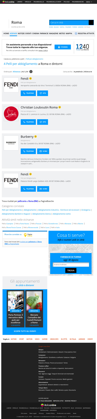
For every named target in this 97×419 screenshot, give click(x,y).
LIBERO (19, 2)
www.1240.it (43, 50)
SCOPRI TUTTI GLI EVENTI (25, 331)
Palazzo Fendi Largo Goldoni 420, (35, 181)
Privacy (41, 413)
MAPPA (69, 33)
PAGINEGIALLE (39, 2)
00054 (57, 85)
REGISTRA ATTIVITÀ (85, 33)
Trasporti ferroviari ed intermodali (63, 374)
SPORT (21, 339)
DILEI (72, 408)
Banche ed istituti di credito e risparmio (51, 368)
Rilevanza (16, 71)
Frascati (38, 223)
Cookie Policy (50, 413)
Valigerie (73, 357)
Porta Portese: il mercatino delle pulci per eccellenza (15, 319)
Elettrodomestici (52, 352)
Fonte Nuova (24, 223)
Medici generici (67, 379)
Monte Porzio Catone (13, 227)
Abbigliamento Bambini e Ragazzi (16, 214)
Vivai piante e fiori (70, 352)
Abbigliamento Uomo (62, 214)
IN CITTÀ (64, 339)
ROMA (51, 27)
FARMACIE (44, 33)
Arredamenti (43, 352)
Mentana (68, 223)
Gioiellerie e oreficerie (56, 357)
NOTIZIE (21, 33)
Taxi (40, 374)
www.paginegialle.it (30, 235)
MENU (88, 2)
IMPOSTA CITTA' (58, 401)
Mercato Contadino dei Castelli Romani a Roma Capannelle (34, 319)
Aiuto (74, 413)
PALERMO (68, 27)
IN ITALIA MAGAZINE (45, 401)
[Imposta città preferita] (5, 23)
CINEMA (35, 33)
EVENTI (28, 33)
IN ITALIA (87, 27)
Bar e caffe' (54, 390)
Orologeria (85, 210)
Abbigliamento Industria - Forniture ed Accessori (58, 210)
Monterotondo (33, 227)
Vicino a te (88, 71)
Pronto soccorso (56, 379)
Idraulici (61, 352)
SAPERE (44, 339)
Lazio (47, 227)
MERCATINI (15, 311)
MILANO (56, 27)
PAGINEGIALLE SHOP (53, 2)
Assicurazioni (69, 368)
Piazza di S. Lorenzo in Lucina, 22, (35, 114)
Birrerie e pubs (63, 390)
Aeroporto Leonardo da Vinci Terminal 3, (38, 85)
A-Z (23, 71)
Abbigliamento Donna (41, 214)
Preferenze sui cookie (64, 413)
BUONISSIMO (44, 410)
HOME (6, 33)
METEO (62, 33)
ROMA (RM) (66, 85)
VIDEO (37, 339)
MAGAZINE (53, 33)
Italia (58, 227)
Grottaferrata (53, 223)
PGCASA (67, 2)
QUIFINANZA (87, 408)
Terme (66, 363)
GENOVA (80, 27)
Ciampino (9, 223)
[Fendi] (11, 85)
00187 (41, 143)
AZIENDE (13, 33)
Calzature (67, 357)
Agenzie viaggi (46, 374)
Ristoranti (42, 390)
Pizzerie (47, 390)
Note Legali (33, 413)
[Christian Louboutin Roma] (11, 114)
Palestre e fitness (44, 363)
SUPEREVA (53, 410)
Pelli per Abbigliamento (28, 82)
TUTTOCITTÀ (66, 408)
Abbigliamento (25, 140)
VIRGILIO (28, 2)
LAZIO (74, 85)
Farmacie (41, 379)
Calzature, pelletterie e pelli (14, 59)
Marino (80, 223)
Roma (16, 22)
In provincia (78, 71)
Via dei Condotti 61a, (30, 143)
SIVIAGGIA (78, 408)
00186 (51, 114)
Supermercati (43, 385)
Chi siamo (24, 413)
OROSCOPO (54, 339)
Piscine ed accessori (56, 363)
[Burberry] (11, 143)
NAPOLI (62, 27)
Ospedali (48, 379)
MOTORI (29, 339)
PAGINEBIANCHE (78, 2)
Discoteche (72, 390)
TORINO (74, 27)
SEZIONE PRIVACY (71, 401)
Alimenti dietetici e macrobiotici (58, 385)
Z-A (27, 71)
